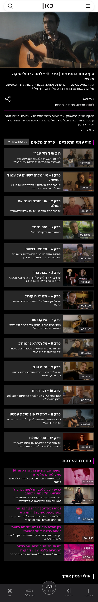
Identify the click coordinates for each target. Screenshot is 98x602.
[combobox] (16, 142)
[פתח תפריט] (88, 6)
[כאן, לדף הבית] (48, 6)
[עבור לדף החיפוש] (10, 6)
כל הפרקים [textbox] (19, 142)
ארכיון (81, 105)
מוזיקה (70, 105)
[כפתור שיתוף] (8, 99)
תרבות (59, 105)
